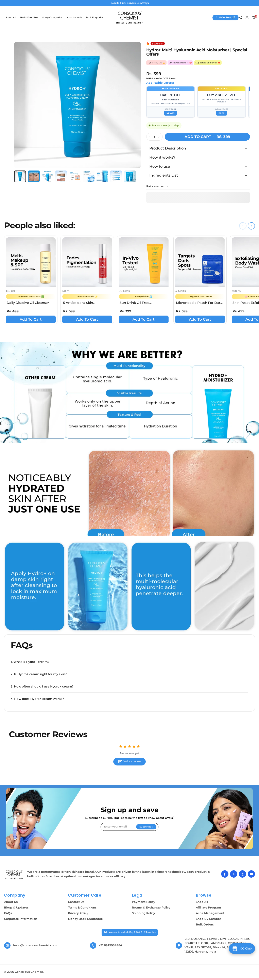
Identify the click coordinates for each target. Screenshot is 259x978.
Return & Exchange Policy (151, 907)
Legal (137, 895)
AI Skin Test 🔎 (225, 17)
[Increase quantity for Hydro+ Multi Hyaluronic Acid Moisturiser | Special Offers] (159, 136)
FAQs (8, 913)
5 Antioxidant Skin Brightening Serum (79, 303)
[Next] (134, 111)
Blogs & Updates (16, 907)
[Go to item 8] (116, 176)
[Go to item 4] (61, 176)
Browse (203, 895)
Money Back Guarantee (85, 919)
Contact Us (76, 902)
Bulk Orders (205, 924)
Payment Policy (143, 902)
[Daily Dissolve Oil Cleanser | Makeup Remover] (31, 262)
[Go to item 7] (102, 176)
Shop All (202, 902)
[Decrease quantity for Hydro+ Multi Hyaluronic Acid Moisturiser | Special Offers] (149, 136)
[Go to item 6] (89, 176)
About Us (11, 902)
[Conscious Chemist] (14, 875)
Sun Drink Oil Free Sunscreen (134, 303)
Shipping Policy (143, 913)
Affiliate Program (208, 907)
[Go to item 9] (130, 176)
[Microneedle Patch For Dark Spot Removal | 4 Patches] (200, 262)
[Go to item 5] (75, 176)
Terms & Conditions (82, 907)
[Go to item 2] (34, 176)
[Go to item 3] (47, 176)
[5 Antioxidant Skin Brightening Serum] (87, 262)
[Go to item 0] (20, 176)
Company (14, 895)
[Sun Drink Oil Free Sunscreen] (144, 262)
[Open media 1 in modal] (77, 105)
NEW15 (171, 113)
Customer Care (84, 895)
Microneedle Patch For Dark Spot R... (199, 303)
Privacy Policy (78, 913)
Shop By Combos (208, 919)
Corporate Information (20, 919)
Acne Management (210, 913)
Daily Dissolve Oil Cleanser (28, 303)
